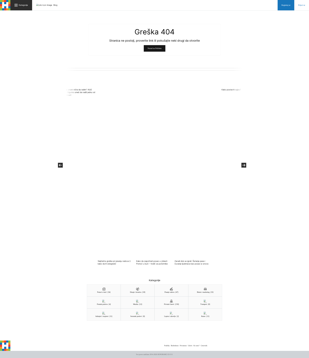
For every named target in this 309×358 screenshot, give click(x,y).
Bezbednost (175, 346)
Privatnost (183, 346)
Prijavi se (301, 5)
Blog (55, 5)
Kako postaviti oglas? (231, 89)
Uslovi (190, 346)
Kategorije (23, 5)
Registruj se (285, 5)
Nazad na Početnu (155, 48)
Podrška (167, 346)
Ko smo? (196, 346)
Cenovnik (204, 346)
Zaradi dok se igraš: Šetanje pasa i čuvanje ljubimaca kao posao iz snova (191, 262)
